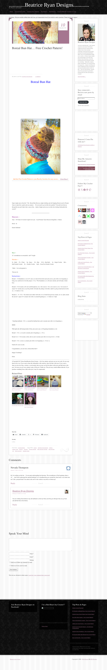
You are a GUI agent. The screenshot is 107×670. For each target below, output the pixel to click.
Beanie (35, 447)
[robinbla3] (92, 216)
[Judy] (80, 210)
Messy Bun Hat (18, 451)
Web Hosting (85, 659)
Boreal (51, 447)
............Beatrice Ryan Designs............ (49, 5)
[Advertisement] (40, 63)
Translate (88, 314)
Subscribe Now (83, 102)
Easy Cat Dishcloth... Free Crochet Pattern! (81, 637)
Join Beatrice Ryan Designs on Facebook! (22, 605)
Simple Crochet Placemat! (83, 240)
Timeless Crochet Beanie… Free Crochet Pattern (18, 389)
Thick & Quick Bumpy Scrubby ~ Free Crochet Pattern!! (83, 620)
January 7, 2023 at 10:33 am (17, 470)
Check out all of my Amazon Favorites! (86, 164)
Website (32, 560)
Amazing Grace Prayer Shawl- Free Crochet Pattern (83, 614)
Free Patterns (44, 11)
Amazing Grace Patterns (33, 11)
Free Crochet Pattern (42, 449)
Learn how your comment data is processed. (39, 575)
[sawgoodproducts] (80, 216)
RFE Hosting (93, 659)
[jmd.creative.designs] (80, 222)
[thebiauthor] (88, 210)
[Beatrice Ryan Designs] (84, 216)
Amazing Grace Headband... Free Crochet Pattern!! (83, 631)
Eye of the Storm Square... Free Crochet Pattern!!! (82, 617)
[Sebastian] (84, 222)
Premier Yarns (26, 451)
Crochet (26, 449)
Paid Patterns (52, 11)
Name (31, 553)
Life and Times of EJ (20, 11)
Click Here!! (64, 179)
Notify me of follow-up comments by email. (21, 562)
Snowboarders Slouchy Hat (17, 405)
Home (11, 11)
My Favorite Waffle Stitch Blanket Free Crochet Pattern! (83, 634)
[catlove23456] (92, 210)
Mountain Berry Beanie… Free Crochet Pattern (30, 406)
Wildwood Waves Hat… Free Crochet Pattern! (55, 389)
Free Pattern (51, 449)
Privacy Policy (45, 626)
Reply (13, 483)
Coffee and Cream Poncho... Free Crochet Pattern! (83, 623)
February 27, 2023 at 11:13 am (19, 493)
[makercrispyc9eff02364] (88, 216)
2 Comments (37, 76)
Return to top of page (15, 659)
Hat (13, 451)
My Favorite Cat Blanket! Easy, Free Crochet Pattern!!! (83, 611)
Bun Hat (21, 449)
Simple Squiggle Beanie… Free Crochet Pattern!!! (42, 389)
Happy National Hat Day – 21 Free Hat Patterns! (30, 389)
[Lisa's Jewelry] (84, 210)
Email (31, 557)
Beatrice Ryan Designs (27, 76)
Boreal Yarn (15, 449)
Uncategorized (21, 447)
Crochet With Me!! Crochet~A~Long (66, 11)
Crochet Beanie (32, 449)
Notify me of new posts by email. (19, 565)
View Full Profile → (82, 76)
